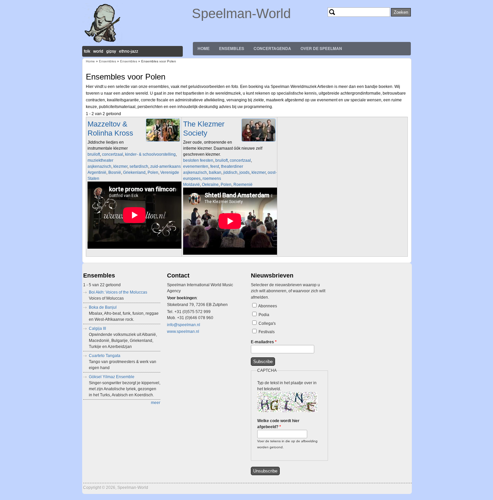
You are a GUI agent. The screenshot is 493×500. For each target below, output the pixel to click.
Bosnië (114, 172)
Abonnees (267, 306)
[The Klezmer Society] (258, 141)
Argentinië (97, 172)
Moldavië (191, 184)
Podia (264, 314)
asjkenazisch (99, 166)
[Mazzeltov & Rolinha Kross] (163, 141)
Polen (153, 172)
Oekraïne (210, 184)
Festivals (267, 332)
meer (155, 402)
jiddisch (230, 172)
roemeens (212, 178)
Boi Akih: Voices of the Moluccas (118, 292)
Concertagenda (272, 48)
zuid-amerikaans (165, 166)
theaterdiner (232, 166)
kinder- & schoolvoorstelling (150, 154)
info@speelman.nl (183, 324)
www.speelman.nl (183, 331)
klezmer (120, 166)
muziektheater (100, 160)
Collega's (267, 323)
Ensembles (231, 48)
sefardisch (138, 166)
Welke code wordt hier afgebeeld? (278, 423)
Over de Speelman (321, 48)
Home (204, 48)
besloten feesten (198, 160)
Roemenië (243, 184)
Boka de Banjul (103, 307)
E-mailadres (264, 342)
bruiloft (94, 154)
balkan (215, 172)
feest (214, 166)
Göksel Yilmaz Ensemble (111, 376)
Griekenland (134, 172)
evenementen (195, 166)
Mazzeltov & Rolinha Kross (110, 128)
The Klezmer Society (203, 128)
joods (244, 172)
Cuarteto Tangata (104, 355)
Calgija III (97, 328)
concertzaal (112, 154)
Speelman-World (241, 13)
